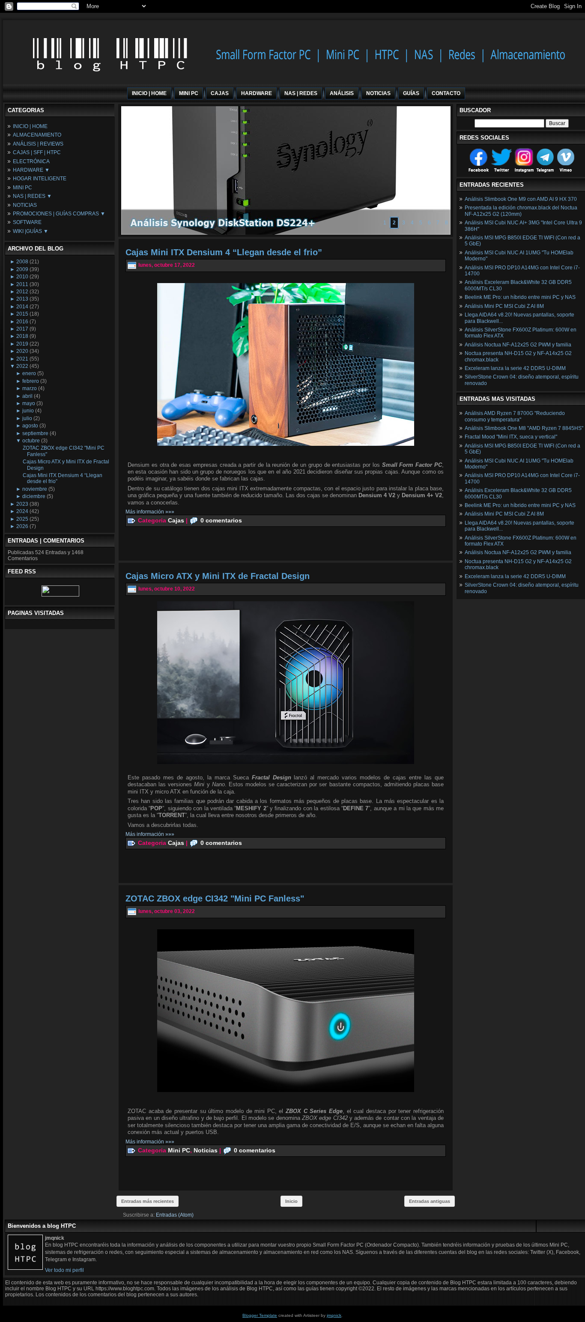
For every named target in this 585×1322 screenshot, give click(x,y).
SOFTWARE (27, 222)
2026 (22, 526)
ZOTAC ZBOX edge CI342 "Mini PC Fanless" (214, 898)
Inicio (291, 1201)
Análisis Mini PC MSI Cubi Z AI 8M (504, 306)
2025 (22, 519)
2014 (22, 307)
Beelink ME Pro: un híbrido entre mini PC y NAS (520, 297)
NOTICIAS (25, 205)
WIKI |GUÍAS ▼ (30, 231)
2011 (22, 284)
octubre (31, 441)
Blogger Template (259, 1315)
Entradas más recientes (147, 1201)
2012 (22, 292)
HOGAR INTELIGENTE (39, 179)
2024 (22, 511)
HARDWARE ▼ (31, 170)
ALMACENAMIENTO (37, 135)
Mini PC (179, 1149)
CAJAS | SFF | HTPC (37, 152)
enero (29, 373)
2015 (22, 314)
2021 (22, 359)
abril (27, 396)
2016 (22, 322)
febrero (30, 381)
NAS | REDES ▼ (32, 196)
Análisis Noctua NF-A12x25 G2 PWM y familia (518, 345)
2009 (22, 269)
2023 (22, 504)
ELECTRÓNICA (31, 161)
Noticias (206, 1149)
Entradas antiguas (429, 1201)
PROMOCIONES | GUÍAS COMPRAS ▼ (59, 214)
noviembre (34, 489)
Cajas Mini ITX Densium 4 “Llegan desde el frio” (223, 252)
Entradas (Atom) (175, 1215)
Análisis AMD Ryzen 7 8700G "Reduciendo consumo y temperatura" (515, 416)
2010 (22, 277)
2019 (22, 344)
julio (27, 418)
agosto (30, 426)
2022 (22, 366)
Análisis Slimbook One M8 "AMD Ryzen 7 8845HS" (524, 428)
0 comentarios (221, 520)
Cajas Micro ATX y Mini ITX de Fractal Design (217, 576)
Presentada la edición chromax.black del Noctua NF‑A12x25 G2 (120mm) (521, 211)
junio (28, 411)
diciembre (33, 496)
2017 (22, 329)
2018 (22, 336)
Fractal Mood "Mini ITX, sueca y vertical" (511, 437)
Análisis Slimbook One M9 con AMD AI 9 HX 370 (521, 199)
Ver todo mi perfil (64, 1270)
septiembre (35, 433)
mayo (28, 403)
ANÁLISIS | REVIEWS (38, 144)
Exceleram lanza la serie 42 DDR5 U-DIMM (515, 368)
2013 (22, 299)
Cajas (176, 520)
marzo (29, 388)
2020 (22, 351)
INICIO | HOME (30, 126)
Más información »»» (149, 512)
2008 (22, 262)
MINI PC (22, 188)
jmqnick (334, 1315)
